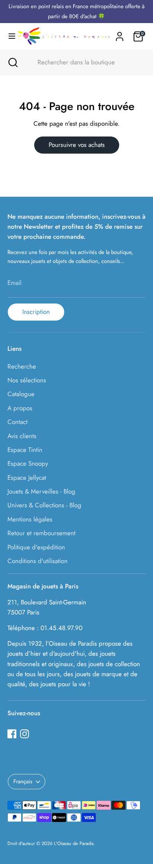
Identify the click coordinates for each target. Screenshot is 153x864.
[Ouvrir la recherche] (12, 62)
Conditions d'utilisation (37, 560)
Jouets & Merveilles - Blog (41, 491)
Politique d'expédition (36, 547)
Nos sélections (26, 380)
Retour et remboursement (41, 533)
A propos (19, 408)
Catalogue (21, 393)
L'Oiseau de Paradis (74, 843)
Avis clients (21, 435)
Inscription (36, 311)
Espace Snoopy (27, 463)
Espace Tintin (24, 449)
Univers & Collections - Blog (44, 505)
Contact (17, 421)
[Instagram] (24, 733)
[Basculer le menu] (8, 36)
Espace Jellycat (26, 477)
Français (22, 781)
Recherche (21, 366)
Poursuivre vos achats (77, 144)
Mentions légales (29, 519)
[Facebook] (11, 733)
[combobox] (83, 62)
